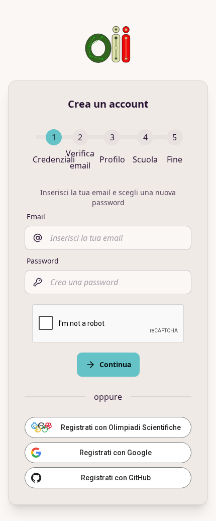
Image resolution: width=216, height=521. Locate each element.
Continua (115, 364)
